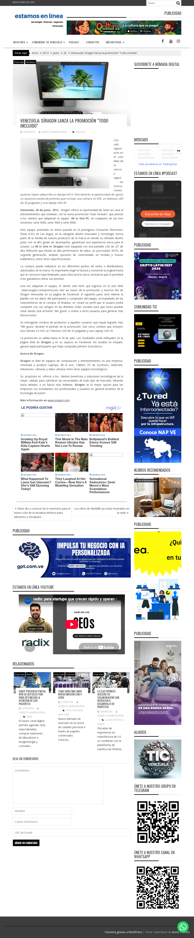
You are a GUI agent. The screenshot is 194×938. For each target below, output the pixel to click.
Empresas (19, 62)
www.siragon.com (59, 400)
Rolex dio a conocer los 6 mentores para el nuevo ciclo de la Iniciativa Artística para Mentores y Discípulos (42, 513)
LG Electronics (114, 719)
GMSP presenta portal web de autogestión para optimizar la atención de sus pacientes (32, 697)
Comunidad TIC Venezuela (47, 42)
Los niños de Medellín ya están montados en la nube (101, 510)
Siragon (80, 132)
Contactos (92, 42)
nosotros (19, 42)
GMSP (29, 716)
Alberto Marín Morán (54, 132)
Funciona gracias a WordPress (123, 932)
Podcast (74, 42)
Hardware (31, 62)
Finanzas (70, 674)
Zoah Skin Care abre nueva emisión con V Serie (70, 694)
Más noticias (113, 42)
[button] (183, 927)
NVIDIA (101, 724)
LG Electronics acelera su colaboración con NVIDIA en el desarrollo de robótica (108, 699)
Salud (29, 674)
